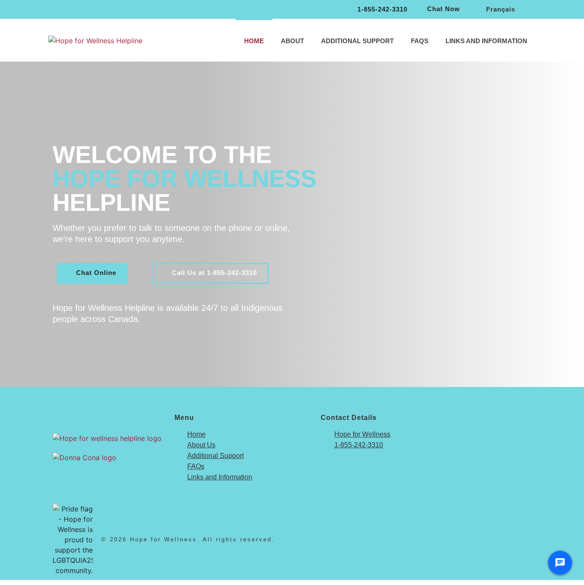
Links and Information (486, 40)
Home (254, 40)
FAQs (419, 40)
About (292, 40)
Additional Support (357, 40)
